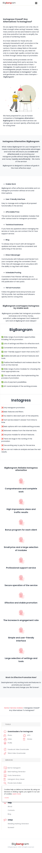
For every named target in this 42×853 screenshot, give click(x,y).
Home (6, 708)
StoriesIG (11, 827)
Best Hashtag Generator (16, 772)
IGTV (28, 735)
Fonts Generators (14, 775)
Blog (9, 814)
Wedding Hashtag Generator (18, 824)
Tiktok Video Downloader (17, 753)
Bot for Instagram (14, 768)
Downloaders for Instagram (20, 731)
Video (10, 739)
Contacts (11, 810)
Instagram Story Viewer (16, 779)
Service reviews (16, 708)
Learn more (17, 794)
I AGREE (6, 798)
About (10, 806)
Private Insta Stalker (15, 783)
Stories (29, 739)
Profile (10, 743)
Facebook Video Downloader (18, 749)
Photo (10, 735)
